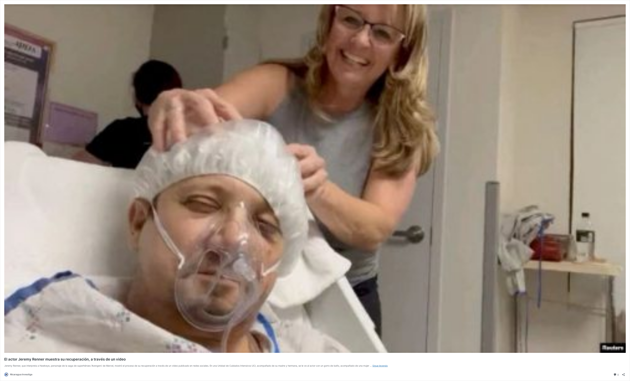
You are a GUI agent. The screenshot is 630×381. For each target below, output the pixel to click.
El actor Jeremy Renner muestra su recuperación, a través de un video (65, 359)
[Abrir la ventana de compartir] (623, 373)
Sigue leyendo (380, 365)
